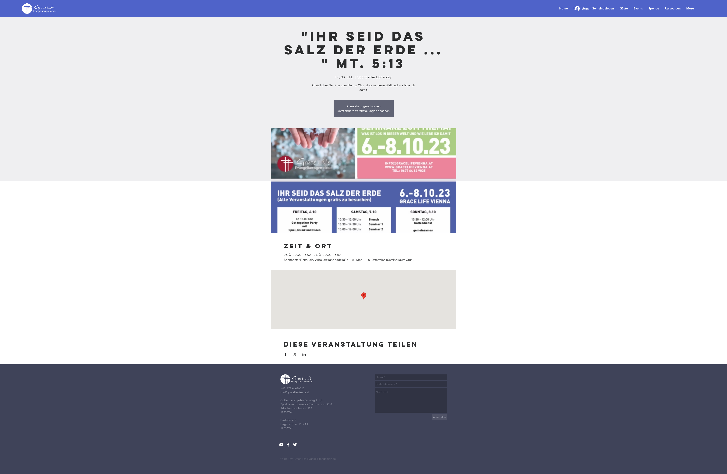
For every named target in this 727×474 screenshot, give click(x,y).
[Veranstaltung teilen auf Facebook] (285, 354)
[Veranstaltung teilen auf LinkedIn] (304, 354)
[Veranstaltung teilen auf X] (295, 354)
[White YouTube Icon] (281, 444)
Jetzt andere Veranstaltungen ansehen (364, 111)
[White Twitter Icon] (295, 444)
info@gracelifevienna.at (294, 392)
